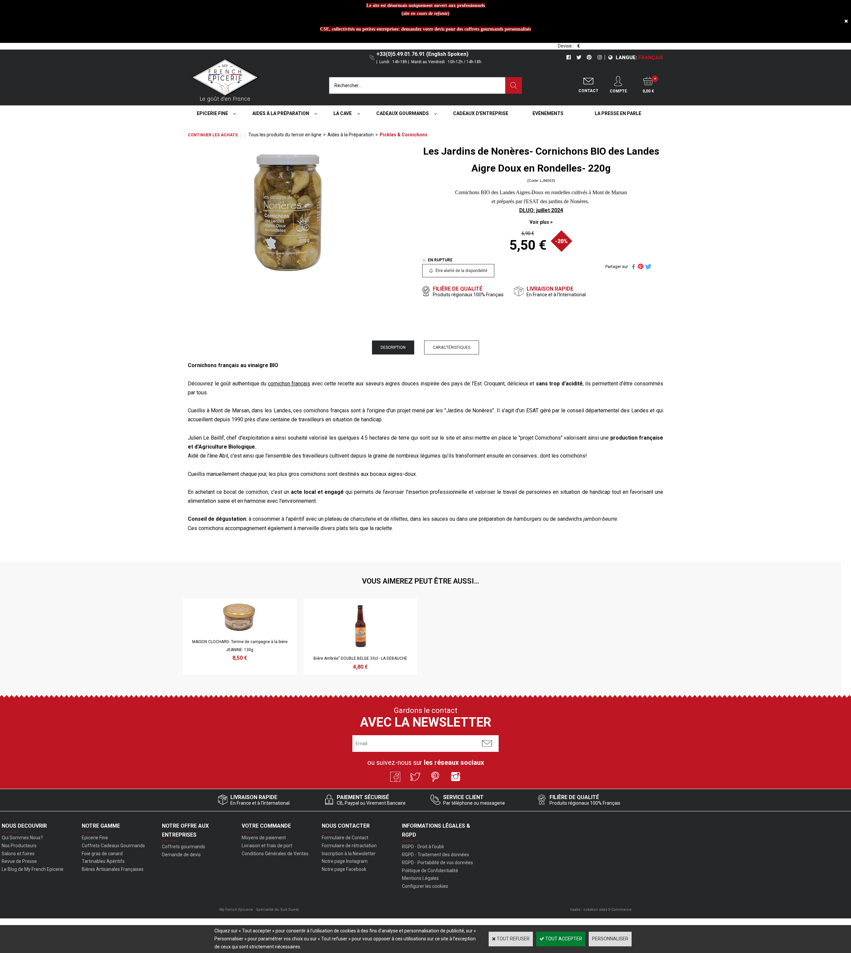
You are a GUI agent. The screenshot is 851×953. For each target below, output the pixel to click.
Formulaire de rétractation (349, 845)
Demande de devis (181, 854)
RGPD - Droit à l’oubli (423, 846)
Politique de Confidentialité (430, 870)
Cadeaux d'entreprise (480, 113)
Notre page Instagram (345, 861)
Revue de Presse (19, 861)
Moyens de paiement (264, 837)
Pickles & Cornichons (403, 134)
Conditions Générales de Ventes (275, 853)
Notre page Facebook (344, 869)
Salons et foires (18, 853)
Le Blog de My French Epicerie (32, 869)
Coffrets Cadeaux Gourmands (113, 845)
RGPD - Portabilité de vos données (437, 862)
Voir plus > (541, 222)
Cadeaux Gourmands (402, 113)
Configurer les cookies (425, 886)
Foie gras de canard (102, 853)
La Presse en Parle (618, 113)
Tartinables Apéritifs (103, 861)
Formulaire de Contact (345, 837)
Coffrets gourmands (183, 846)
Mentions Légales (420, 878)
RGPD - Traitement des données (435, 854)
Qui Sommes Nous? (22, 837)
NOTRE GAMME (101, 826)
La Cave (342, 113)
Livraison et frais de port (267, 845)
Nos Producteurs (19, 845)
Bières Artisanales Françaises (113, 869)
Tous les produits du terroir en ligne (284, 134)
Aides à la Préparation (280, 113)
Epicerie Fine (212, 113)
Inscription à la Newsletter (349, 853)
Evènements (548, 113)
